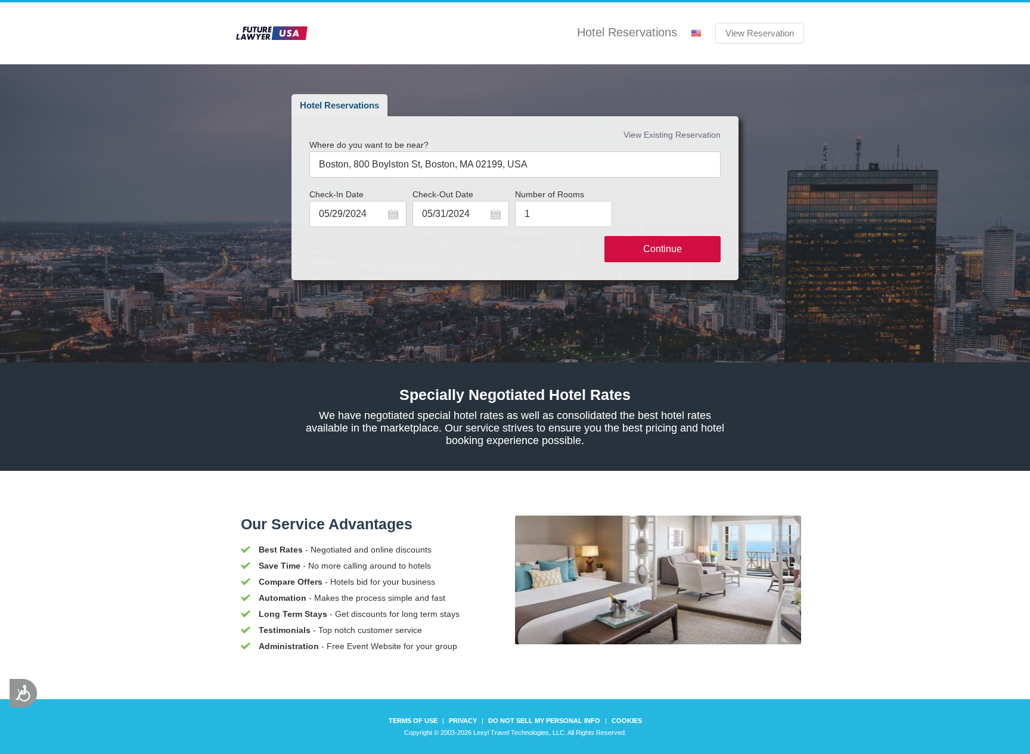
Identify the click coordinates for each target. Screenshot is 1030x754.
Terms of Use (413, 720)
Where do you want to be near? (369, 145)
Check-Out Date (442, 194)
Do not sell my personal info (544, 720)
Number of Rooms (549, 194)
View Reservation (759, 33)
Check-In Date (336, 194)
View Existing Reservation (672, 134)
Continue (662, 249)
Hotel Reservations (339, 105)
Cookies (627, 720)
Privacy (463, 720)
